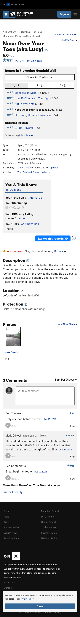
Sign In (64, 14)
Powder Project (49, 532)
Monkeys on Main (26, 92)
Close (40, 606)
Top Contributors (13, 538)
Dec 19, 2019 (65, 449)
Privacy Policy (27, 599)
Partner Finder (11, 527)
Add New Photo (66, 324)
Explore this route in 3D (53, 238)
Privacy (57, 612)
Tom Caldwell (24, 172)
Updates (53, 167)
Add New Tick (30, 223)
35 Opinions (13, 189)
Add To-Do (35, 197)
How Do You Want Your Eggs (33, 98)
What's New (10, 532)
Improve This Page (65, 34)
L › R (16, 85)
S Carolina (24, 31)
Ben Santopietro (15, 465)
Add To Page (68, 40)
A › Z (62, 85)
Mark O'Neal (24, 167)
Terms (48, 612)
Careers (8, 587)
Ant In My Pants (24, 103)
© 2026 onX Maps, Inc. (30, 612)
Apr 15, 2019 (50, 419)
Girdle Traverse (24, 127)
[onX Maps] (12, 559)
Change (20, 218)
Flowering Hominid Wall (27, 36)
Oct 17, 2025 (40, 471)
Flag (72, 425)
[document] (40, 601)
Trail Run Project (49, 527)
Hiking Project (48, 521)
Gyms (7, 521)
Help (6, 516)
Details (58, 251)
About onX (9, 582)
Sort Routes (26, 135)
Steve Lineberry (41, 172)
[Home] (20, 14)
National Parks (49, 538)
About (7, 511)
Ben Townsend (14, 413)
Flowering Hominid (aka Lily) (33, 115)
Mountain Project (50, 511)
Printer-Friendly (12, 492)
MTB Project (47, 516)
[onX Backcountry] (14, 5)
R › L (39, 85)
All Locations (9, 31)
